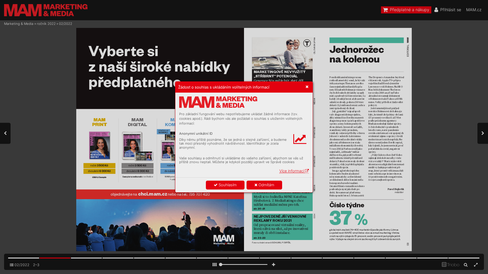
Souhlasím (227, 184)
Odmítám (265, 184)
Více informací (292, 170)
